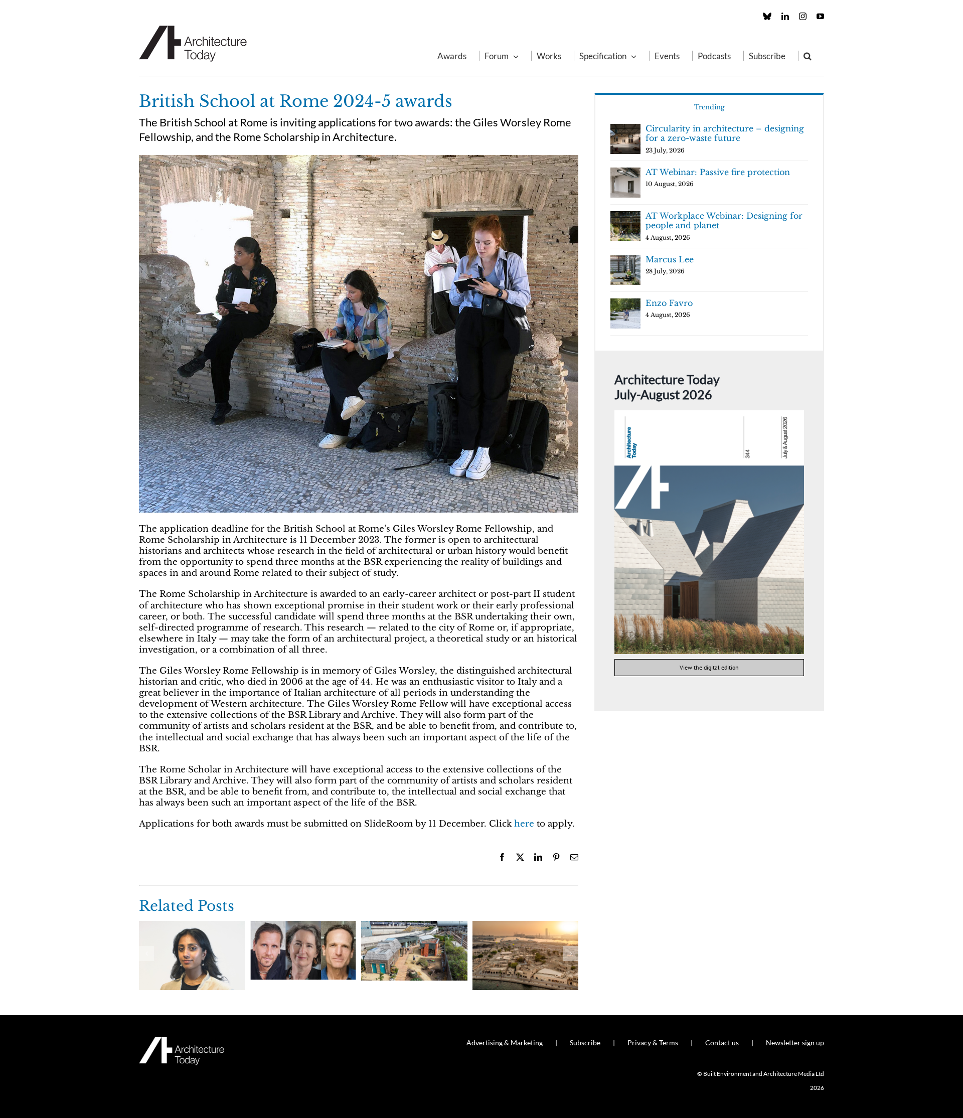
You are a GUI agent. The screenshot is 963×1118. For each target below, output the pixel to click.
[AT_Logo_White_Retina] (181, 1041)
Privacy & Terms (652, 1042)
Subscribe (585, 1042)
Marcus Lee (670, 259)
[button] (808, 56)
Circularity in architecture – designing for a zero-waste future (725, 133)
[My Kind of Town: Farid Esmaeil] (525, 926)
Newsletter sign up (795, 1042)
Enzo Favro (669, 303)
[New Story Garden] (414, 926)
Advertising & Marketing (504, 1042)
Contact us (722, 1042)
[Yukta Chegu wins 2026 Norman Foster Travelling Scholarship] (192, 926)
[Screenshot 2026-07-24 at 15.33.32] (709, 414)
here (524, 824)
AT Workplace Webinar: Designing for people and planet (724, 221)
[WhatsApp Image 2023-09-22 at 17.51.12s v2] (358, 159)
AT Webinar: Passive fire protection (718, 172)
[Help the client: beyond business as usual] (303, 926)
